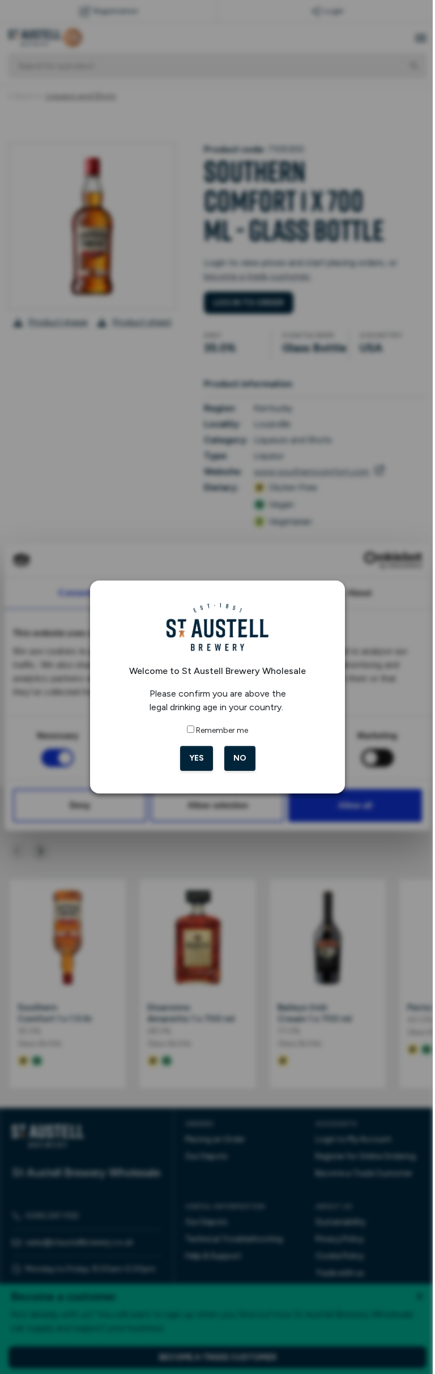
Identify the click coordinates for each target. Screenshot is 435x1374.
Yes (192, 758)
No (235, 758)
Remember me (218, 730)
